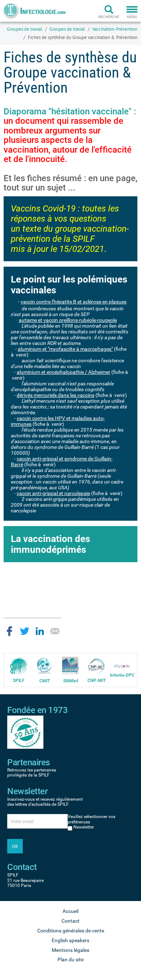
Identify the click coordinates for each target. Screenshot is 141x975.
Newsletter (83, 827)
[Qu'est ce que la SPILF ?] (18, 665)
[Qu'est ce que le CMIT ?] (44, 665)
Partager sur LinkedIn (40, 631)
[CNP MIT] (96, 665)
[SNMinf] (70, 665)
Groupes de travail (24, 29)
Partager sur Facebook (9, 631)
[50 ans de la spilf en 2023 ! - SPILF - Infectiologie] (25, 731)
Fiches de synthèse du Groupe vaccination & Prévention (82, 37)
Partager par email (55, 631)
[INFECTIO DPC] (122, 665)
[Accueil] (33, 11)
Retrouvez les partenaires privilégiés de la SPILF (31, 773)
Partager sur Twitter (24, 631)
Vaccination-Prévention (114, 29)
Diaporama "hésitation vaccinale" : (70, 135)
